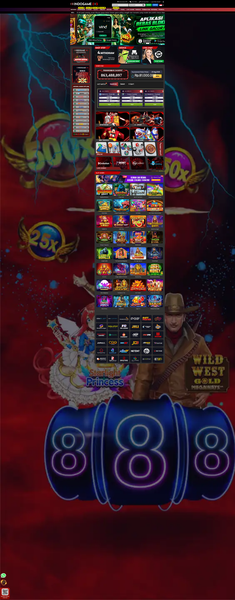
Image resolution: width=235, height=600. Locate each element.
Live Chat (134, 1)
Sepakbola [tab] (113, 84)
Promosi (161, 9)
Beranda (73, 9)
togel (123, 9)
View (157, 74)
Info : (73, 12)
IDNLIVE (102, 9)
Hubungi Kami (144, 1)
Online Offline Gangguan (81, 134)
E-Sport (89, 9)
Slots (96, 9)
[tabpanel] (130, 98)
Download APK (123, 1)
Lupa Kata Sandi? (156, 1)
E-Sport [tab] (131, 84)
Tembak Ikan (146, 9)
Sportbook (81, 9)
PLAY (109, 104)
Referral (154, 9)
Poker (116, 9)
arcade (109, 9)
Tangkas (138, 9)
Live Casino (130, 9)
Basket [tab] (122, 84)
